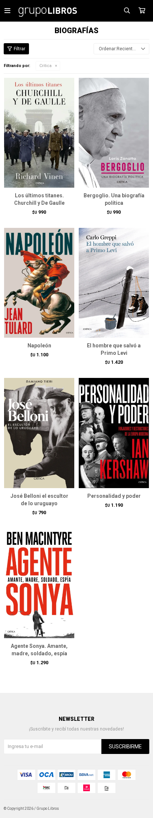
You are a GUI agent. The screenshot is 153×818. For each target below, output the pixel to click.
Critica (45, 65)
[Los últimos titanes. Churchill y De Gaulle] (39, 132)
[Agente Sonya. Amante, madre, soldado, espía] (39, 583)
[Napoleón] (39, 282)
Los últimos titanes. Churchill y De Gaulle (39, 199)
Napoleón (39, 345)
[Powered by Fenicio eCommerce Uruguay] (138, 808)
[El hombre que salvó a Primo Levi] (113, 282)
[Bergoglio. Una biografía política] (113, 132)
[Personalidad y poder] (113, 433)
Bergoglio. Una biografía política (114, 199)
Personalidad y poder (114, 496)
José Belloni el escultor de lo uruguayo (39, 499)
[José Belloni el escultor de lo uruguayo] (39, 433)
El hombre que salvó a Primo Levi (114, 349)
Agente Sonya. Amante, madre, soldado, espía (39, 649)
